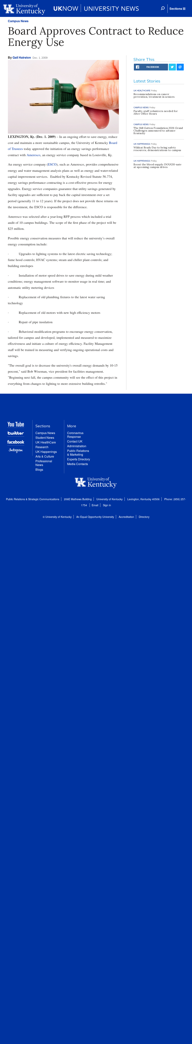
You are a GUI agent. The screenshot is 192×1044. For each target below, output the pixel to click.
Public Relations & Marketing (78, 453)
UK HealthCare (45, 442)
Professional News (43, 463)
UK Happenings (46, 451)
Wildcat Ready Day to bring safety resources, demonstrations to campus (157, 149)
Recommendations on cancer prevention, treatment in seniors (154, 95)
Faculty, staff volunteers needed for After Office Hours (156, 112)
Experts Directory (78, 459)
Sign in (107, 505)
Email (95, 505)
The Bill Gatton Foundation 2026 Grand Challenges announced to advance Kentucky (158, 130)
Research (41, 447)
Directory (144, 517)
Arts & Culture (44, 456)
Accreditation (126, 517)
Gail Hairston (22, 57)
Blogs (39, 469)
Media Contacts (77, 464)
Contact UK (74, 441)
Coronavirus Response (75, 435)
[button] (177, 8)
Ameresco (33, 155)
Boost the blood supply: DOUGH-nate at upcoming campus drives (158, 166)
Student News (44, 437)
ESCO (52, 164)
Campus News (18, 21)
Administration (76, 446)
